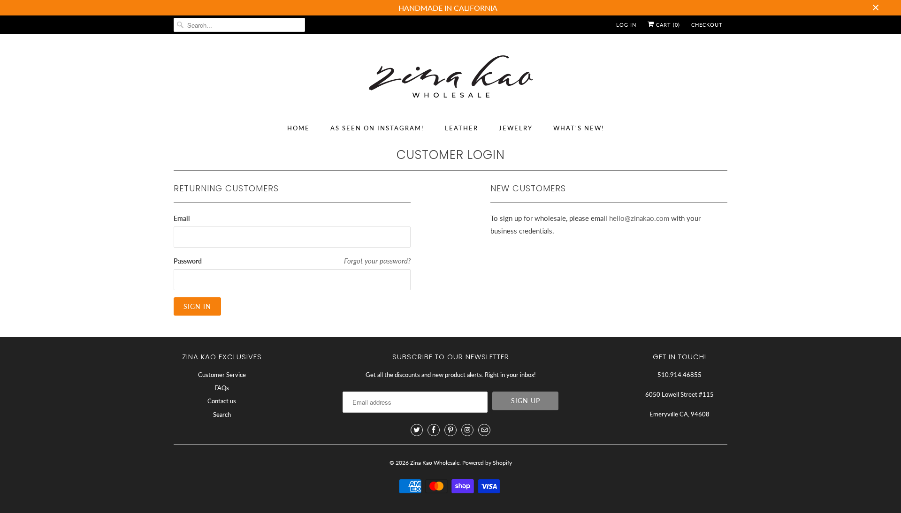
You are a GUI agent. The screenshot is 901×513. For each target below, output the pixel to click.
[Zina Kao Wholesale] (450, 78)
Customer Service (222, 374)
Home (298, 128)
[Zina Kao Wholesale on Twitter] (417, 430)
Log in (626, 25)
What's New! (578, 128)
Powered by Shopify (487, 462)
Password (188, 261)
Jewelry (516, 128)
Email (182, 218)
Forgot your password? (377, 260)
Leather (461, 128)
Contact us (221, 401)
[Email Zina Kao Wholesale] (484, 430)
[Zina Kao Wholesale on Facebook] (434, 430)
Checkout (707, 25)
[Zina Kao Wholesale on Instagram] (467, 430)
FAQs (221, 388)
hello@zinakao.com (639, 218)
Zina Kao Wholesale (434, 462)
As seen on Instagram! (377, 128)
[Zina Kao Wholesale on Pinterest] (450, 430)
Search (222, 414)
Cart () (667, 25)
